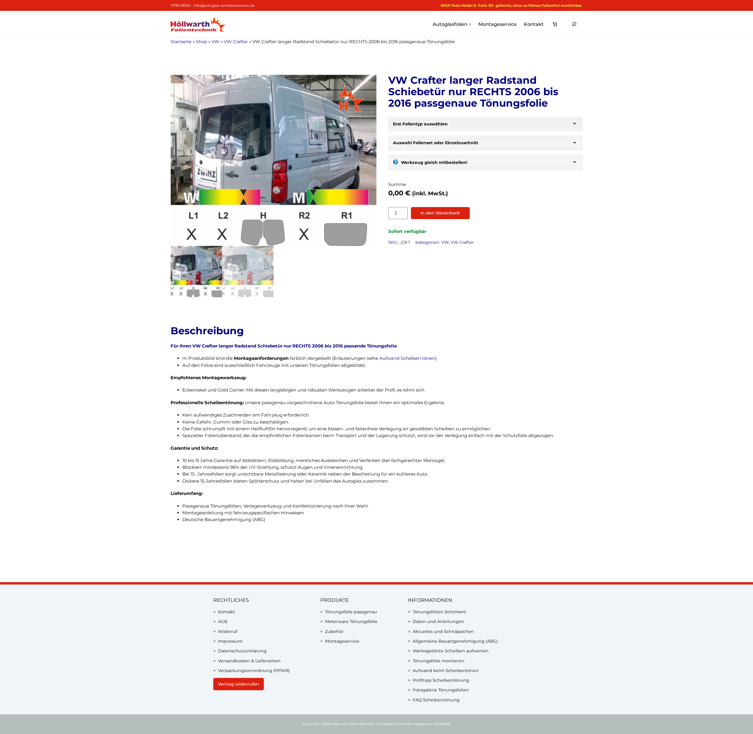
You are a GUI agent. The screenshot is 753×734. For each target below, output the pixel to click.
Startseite (181, 41)
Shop (201, 41)
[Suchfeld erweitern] (574, 24)
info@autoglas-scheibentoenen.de (224, 5)
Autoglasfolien (450, 24)
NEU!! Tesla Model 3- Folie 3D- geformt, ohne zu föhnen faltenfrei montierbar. (511, 5)
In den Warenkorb (440, 213)
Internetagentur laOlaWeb (427, 724)
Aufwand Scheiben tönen (407, 358)
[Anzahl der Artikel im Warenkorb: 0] (554, 24)
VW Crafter (236, 41)
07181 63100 (181, 5)
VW (215, 41)
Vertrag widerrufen (238, 684)
